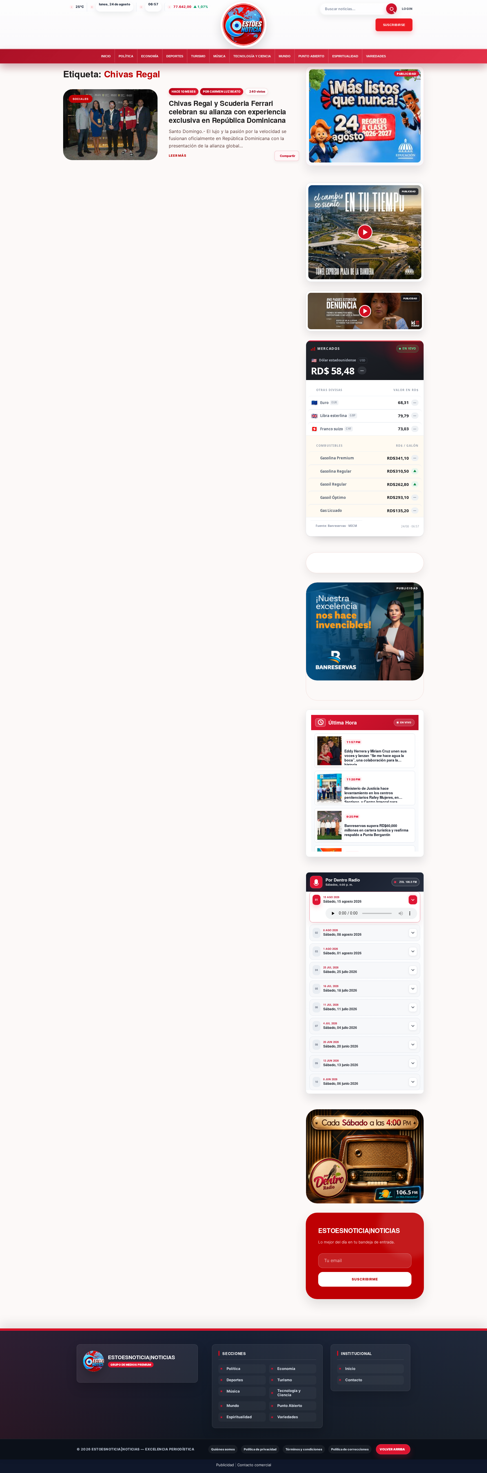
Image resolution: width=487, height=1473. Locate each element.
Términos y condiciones (303, 1449)
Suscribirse (394, 25)
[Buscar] (391, 8)
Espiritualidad (345, 56)
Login (407, 9)
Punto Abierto (311, 56)
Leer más (177, 156)
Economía (149, 56)
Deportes (174, 56)
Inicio (106, 56)
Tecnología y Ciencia (252, 56)
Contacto (353, 1380)
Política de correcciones (350, 1449)
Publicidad (225, 1465)
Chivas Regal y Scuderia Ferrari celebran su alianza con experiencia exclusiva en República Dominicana (227, 111)
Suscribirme (365, 1279)
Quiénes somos (223, 1449)
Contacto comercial (254, 1465)
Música (219, 56)
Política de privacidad (260, 1449)
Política (126, 56)
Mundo (285, 56)
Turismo (198, 56)
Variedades (376, 56)
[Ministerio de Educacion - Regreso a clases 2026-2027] (365, 116)
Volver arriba (392, 1449)
